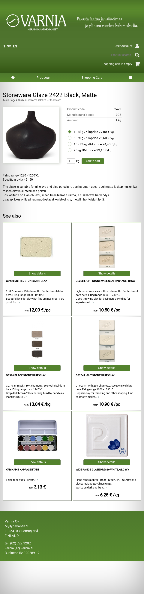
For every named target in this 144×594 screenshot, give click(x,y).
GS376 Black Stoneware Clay (25, 375)
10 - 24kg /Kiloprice (88, 144)
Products (43, 77)
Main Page (9, 100)
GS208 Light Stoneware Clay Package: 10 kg (105, 281)
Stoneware (55, 100)
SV (9, 46)
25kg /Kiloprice (85, 150)
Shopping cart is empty (117, 64)
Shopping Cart (92, 77)
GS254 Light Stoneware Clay (95, 375)
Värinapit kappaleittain (22, 469)
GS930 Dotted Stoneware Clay (26, 281)
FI (3, 46)
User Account (123, 46)
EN (15, 46)
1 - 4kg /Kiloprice (86, 132)
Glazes (22, 100)
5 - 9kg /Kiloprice (86, 138)
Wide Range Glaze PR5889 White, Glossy (102, 469)
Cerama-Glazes (37, 100)
